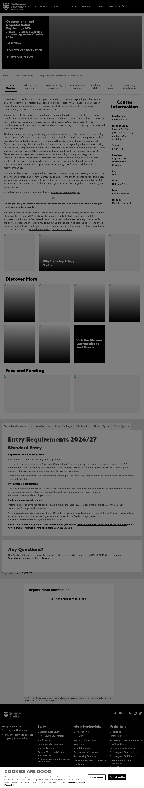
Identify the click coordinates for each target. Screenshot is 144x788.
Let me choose (96, 777)
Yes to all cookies (117, 777)
